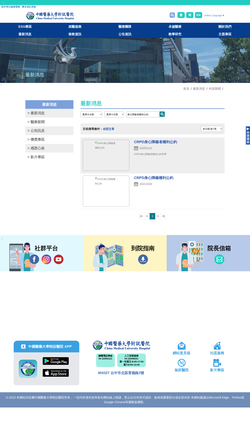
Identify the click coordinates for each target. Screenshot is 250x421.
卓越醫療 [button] (175, 26)
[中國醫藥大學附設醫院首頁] (49, 16)
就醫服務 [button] (75, 26)
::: (3, 2)
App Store (56, 375)
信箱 (219, 259)
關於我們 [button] (225, 26)
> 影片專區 (36, 157)
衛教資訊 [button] (75, 34)
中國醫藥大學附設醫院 (121, 345)
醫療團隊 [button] (125, 26)
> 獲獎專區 (36, 139)
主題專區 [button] (225, 34)
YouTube (58, 259)
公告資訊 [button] (125, 34)
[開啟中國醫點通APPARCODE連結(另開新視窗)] (28, 369)
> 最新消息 (36, 113)
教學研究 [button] (175, 34)
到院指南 (143, 259)
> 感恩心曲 (36, 148)
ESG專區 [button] (25, 26)
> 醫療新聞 (36, 122)
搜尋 (172, 15)
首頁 (186, 88)
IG (46, 259)
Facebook (34, 259)
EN (198, 15)
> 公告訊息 (36, 131)
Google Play (56, 363)
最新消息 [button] (25, 34)
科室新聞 (215, 88)
